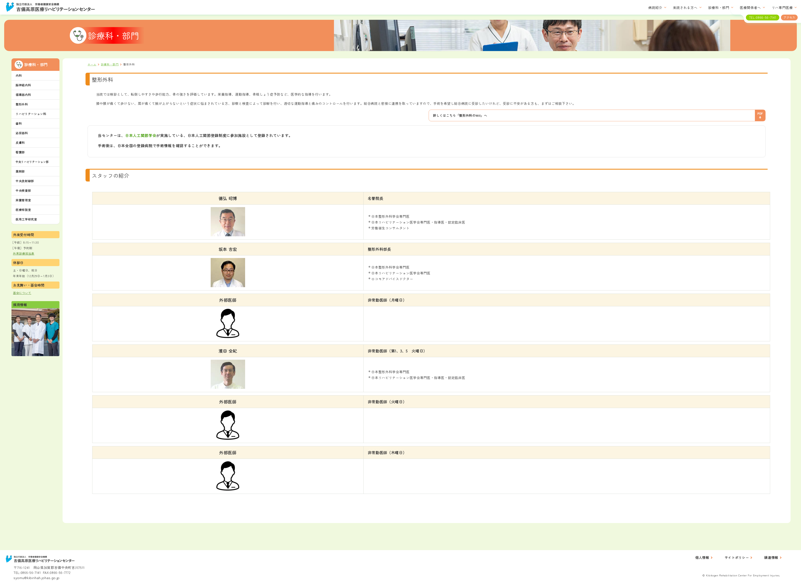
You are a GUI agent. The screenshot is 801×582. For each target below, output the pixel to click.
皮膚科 (20, 142)
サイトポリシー (737, 557)
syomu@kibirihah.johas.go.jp (37, 577)
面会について (22, 293)
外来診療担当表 (23, 253)
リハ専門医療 (782, 8)
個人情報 (702, 557)
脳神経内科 (23, 85)
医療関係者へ (750, 8)
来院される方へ (685, 8)
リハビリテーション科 (31, 114)
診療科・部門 (718, 8)
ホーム (92, 64)
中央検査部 (23, 190)
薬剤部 (20, 171)
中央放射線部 (25, 181)
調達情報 (771, 557)
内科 (19, 75)
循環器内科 (23, 95)
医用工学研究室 (26, 219)
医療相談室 (23, 210)
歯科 (19, 123)
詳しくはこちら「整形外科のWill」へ (460, 115)
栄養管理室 (23, 200)
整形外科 (22, 104)
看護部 (20, 152)
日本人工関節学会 (140, 135)
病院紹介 (655, 8)
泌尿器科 (22, 133)
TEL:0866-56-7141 (27, 572)
